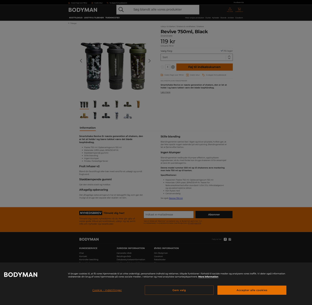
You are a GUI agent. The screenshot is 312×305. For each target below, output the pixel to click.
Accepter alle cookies (252, 290)
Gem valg (179, 290)
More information (208, 276)
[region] (156, 283)
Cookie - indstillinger (107, 290)
